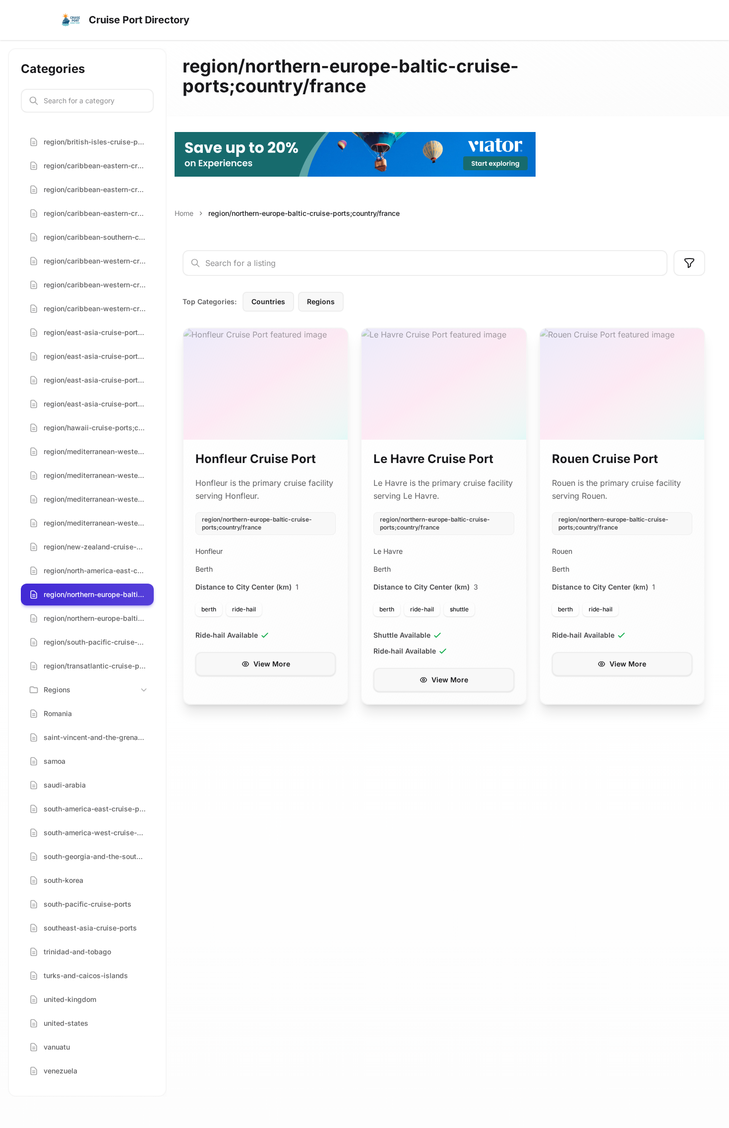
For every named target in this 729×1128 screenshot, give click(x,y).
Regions (321, 301)
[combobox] (425, 263)
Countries (268, 301)
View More (271, 664)
